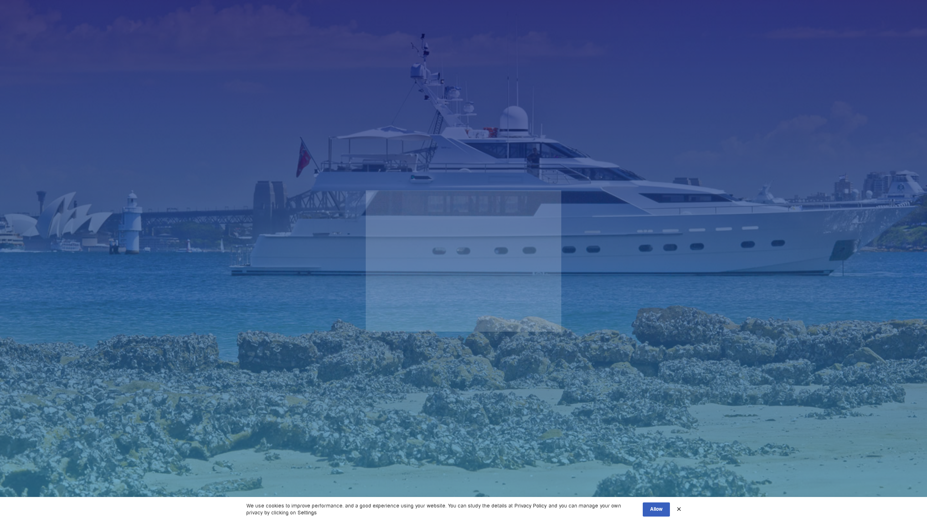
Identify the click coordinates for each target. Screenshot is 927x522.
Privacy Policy (531, 506)
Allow (656, 509)
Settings (307, 512)
